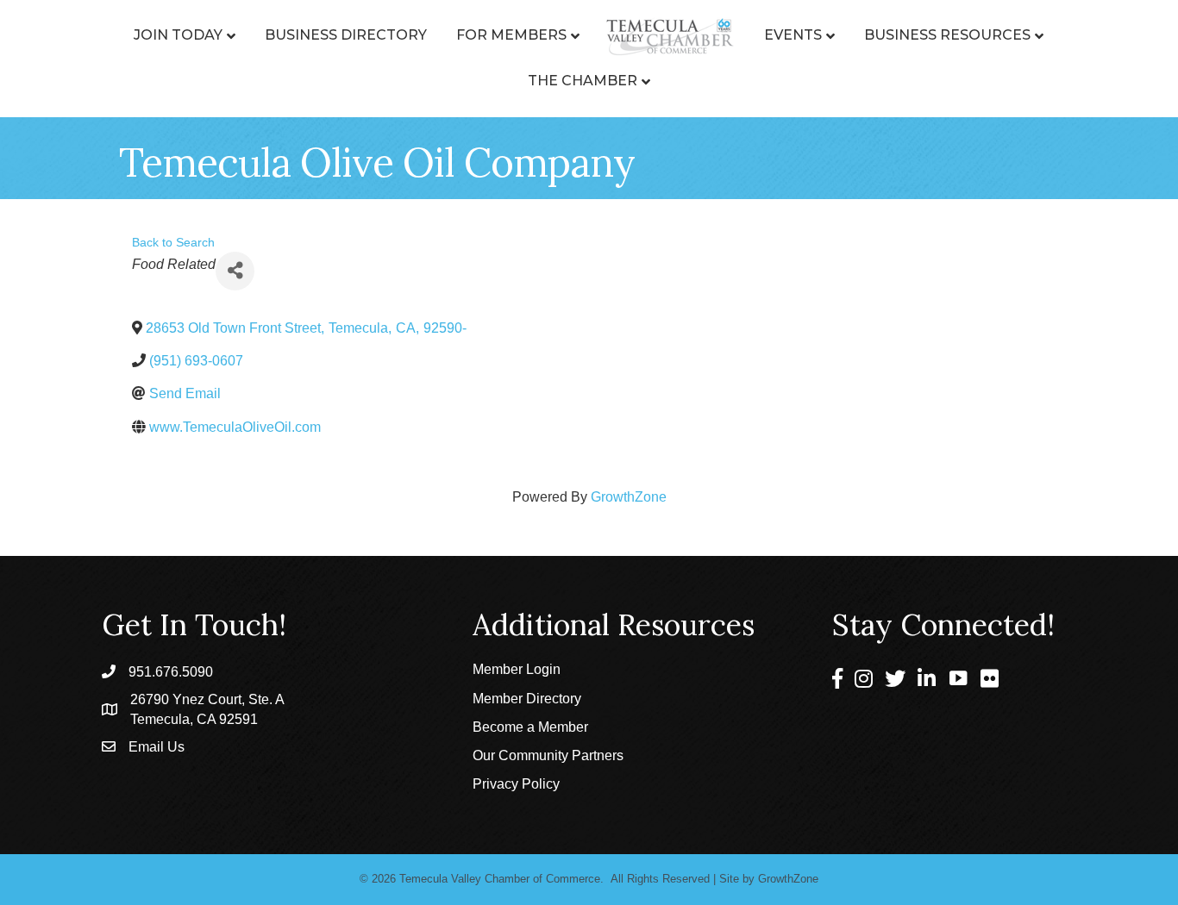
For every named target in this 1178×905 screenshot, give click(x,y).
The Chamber (582, 80)
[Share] (235, 271)
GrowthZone (629, 497)
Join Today (178, 35)
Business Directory (346, 35)
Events (793, 35)
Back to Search (173, 242)
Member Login (517, 669)
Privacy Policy (516, 784)
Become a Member (530, 727)
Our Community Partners (548, 755)
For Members (511, 35)
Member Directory (527, 698)
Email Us (156, 747)
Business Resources (947, 35)
